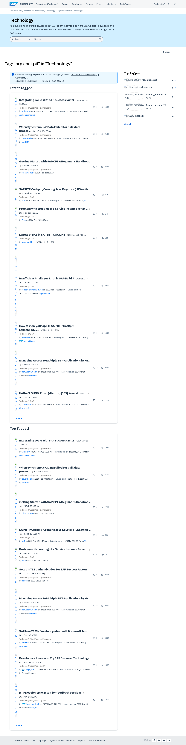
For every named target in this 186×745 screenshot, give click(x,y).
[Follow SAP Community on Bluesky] (159, 740)
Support (82, 740)
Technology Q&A (26, 197)
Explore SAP (159, 4)
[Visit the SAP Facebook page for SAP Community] (154, 740)
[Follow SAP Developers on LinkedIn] (169, 740)
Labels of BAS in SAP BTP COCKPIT (53, 234)
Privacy (18, 740)
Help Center (111, 4)
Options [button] (166, 52)
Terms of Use (29, 740)
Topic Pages (125, 4)
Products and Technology (47, 4)
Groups (65, 4)
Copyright (42, 740)
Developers (77, 4)
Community (26, 4)
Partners (89, 4)
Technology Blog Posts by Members (35, 108)
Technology (50, 11)
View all (19, 418)
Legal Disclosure (56, 740)
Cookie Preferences (97, 740)
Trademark (71, 740)
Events (100, 4)
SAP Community (16, 11)
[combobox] (67, 39)
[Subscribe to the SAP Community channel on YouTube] (164, 740)
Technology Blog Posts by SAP (32, 666)
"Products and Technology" (84, 74)
